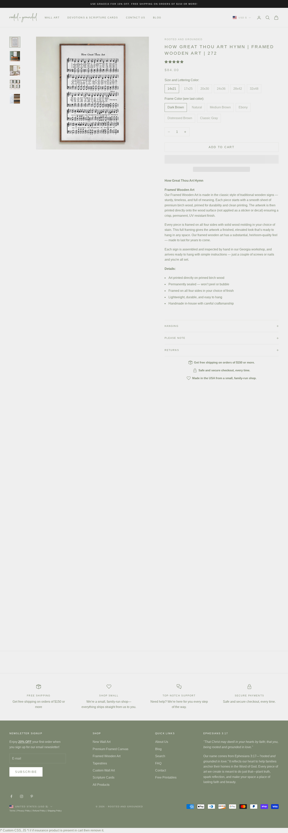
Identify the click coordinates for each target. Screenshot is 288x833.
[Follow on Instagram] (22, 796)
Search (160, 756)
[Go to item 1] (14, 42)
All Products (101, 784)
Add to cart (222, 147)
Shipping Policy (54, 810)
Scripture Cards (103, 777)
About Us (161, 741)
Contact (160, 770)
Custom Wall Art (104, 770)
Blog (157, 17)
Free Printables (166, 777)
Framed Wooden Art (106, 756)
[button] (174, 61)
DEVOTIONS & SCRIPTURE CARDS (92, 17)
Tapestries (100, 763)
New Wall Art (101, 741)
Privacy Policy (24, 810)
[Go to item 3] (14, 70)
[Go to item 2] (14, 56)
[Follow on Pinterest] (32, 796)
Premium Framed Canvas (110, 749)
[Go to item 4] (14, 84)
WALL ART (52, 17)
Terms (12, 810)
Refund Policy (39, 810)
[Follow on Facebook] (11, 796)
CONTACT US (135, 17)
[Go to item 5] (14, 98)
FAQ (158, 763)
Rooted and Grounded (184, 39)
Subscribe (26, 771)
